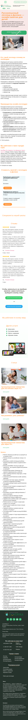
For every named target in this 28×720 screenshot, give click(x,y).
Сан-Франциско (17, 150)
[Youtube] (17, 619)
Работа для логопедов (8, 676)
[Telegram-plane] (14, 619)
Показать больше (9, 250)
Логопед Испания (18, 660)
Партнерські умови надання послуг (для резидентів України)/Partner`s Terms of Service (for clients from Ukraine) (13, 635)
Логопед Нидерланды (19, 658)
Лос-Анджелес (9, 150)
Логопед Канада (18, 657)
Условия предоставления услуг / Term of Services (12, 629)
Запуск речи (6, 667)
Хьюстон (3, 151)
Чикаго (23, 150)
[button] (5, 2)
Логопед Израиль (7, 661)
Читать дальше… (6, 140)
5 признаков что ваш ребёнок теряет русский (14, 605)
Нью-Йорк (3, 150)
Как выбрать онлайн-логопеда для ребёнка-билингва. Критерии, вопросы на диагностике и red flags (14, 463)
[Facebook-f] (7, 619)
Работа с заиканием (8, 670)
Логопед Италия (7, 659)
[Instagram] (11, 619)
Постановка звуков (7, 669)
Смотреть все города (7, 165)
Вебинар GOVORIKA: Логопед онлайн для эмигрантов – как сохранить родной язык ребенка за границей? (15, 467)
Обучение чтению (7, 672)
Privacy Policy (5, 631)
